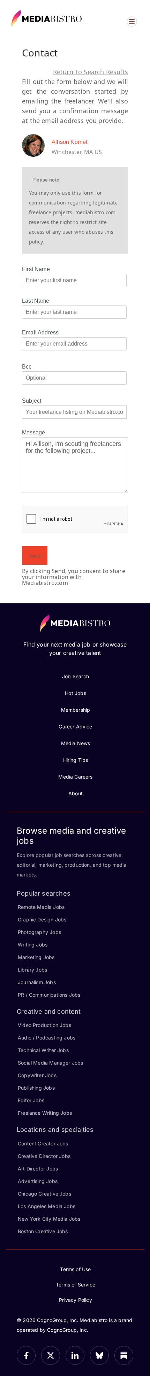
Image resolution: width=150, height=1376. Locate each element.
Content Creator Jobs (43, 1143)
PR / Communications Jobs (49, 995)
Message (33, 432)
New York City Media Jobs (49, 1219)
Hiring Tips (75, 760)
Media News (75, 743)
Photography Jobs (39, 932)
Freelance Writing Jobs (45, 1113)
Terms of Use (75, 1269)
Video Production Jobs (44, 1025)
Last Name (36, 301)
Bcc (27, 367)
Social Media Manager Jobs (50, 1063)
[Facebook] (26, 1355)
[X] (50, 1355)
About (75, 793)
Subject (31, 401)
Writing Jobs (32, 945)
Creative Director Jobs (44, 1156)
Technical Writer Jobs (43, 1050)
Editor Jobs (31, 1100)
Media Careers (75, 777)
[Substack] (123, 1355)
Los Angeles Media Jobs (46, 1206)
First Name (36, 269)
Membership (75, 710)
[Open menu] (131, 21)
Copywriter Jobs (37, 1075)
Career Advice (75, 726)
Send (34, 556)
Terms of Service (75, 1285)
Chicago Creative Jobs (44, 1194)
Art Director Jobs (38, 1169)
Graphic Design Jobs (42, 919)
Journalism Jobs (37, 982)
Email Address (40, 332)
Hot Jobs (75, 693)
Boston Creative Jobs (43, 1231)
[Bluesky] (99, 1355)
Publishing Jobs (36, 1088)
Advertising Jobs (38, 1181)
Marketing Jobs (36, 957)
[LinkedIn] (75, 1355)
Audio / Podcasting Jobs (46, 1038)
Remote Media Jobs (41, 907)
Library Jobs (32, 970)
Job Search (75, 676)
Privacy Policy (75, 1300)
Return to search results (90, 72)
